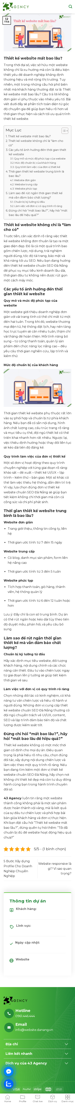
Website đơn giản (25, 180)
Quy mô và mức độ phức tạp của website (40, 158)
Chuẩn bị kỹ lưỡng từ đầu (29, 201)
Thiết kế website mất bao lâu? (29, 136)
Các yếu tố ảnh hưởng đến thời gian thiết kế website (37, 152)
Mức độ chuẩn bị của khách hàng (35, 162)
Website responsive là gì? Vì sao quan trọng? (54, 868)
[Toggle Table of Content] (63, 130)
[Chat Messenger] (8, 1071)
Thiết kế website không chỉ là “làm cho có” (35, 143)
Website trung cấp (26, 184)
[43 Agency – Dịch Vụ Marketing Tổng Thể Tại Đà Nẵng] (16, 7)
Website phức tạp (26, 188)
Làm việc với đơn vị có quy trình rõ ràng (38, 206)
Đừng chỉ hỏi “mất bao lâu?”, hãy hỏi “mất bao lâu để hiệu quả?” (38, 213)
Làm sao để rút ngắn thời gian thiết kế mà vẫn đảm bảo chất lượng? (35, 195)
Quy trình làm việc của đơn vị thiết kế (37, 166)
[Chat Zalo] (8, 1084)
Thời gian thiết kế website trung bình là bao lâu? (36, 174)
